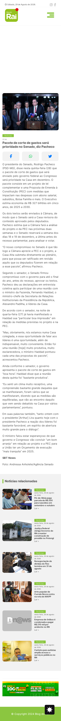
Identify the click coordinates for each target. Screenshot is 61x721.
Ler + (36, 508)
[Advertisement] (30, 57)
